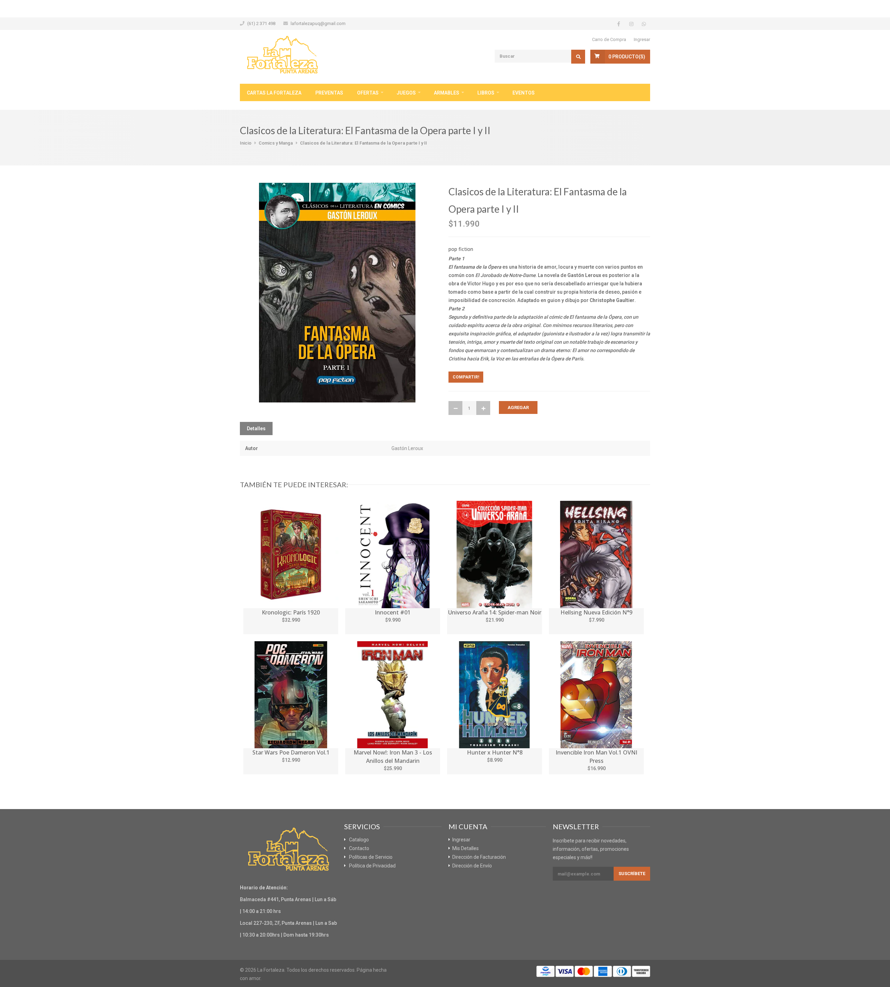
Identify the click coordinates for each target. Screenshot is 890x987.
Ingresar (642, 39)
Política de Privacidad (372, 865)
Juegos (406, 93)
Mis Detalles (465, 848)
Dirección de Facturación (479, 857)
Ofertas (368, 93)
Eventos (523, 93)
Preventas (329, 93)
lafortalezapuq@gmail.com (318, 23)
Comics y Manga (276, 143)
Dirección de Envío (472, 865)
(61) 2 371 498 (261, 23)
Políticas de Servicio (371, 857)
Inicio (245, 143)
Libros (485, 93)
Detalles (256, 428)
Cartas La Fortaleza (274, 93)
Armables (446, 93)
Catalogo (359, 839)
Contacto (359, 848)
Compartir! (466, 377)
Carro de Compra (609, 39)
